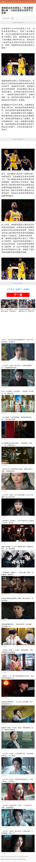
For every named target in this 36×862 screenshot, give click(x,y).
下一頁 (18, 294)
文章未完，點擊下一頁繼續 (18, 289)
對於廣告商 (23, 859)
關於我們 (3, 859)
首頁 (3, 1)
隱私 (16, 859)
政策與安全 (9, 859)
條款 (13, 859)
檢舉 (12, 18)
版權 (18, 859)
